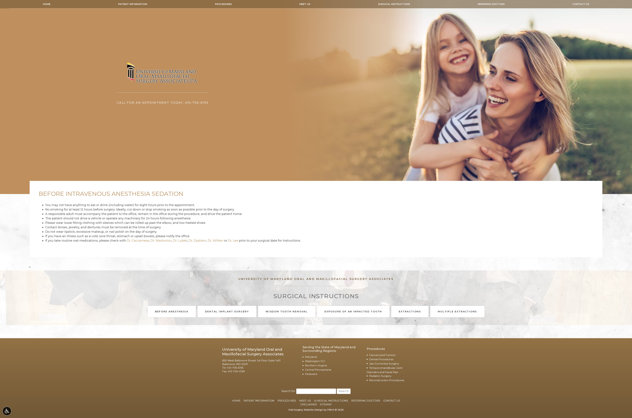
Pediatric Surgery (380, 376)
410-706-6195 (235, 367)
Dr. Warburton (161, 240)
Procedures (223, 4)
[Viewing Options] (6, 411)
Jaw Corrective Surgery (384, 363)
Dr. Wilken (215, 240)
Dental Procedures (381, 359)
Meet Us (304, 4)
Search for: (288, 391)
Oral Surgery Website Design (305, 409)
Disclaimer (308, 404)
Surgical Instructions (394, 4)
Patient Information (132, 4)
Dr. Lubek (180, 240)
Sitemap (326, 404)
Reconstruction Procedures (386, 380)
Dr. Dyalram (197, 240)
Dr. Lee (233, 240)
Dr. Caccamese (138, 240)
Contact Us (580, 4)
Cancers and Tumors (382, 355)
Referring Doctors (491, 4)
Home (46, 4)
